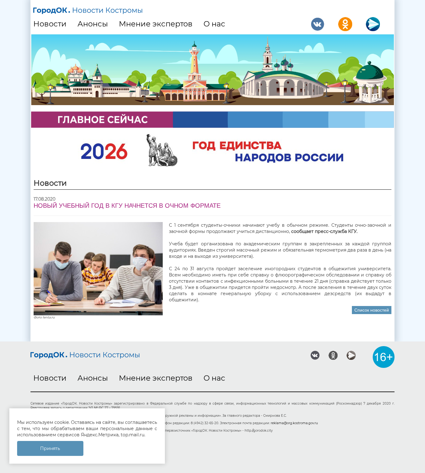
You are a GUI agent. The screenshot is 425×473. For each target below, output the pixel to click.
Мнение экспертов (156, 23)
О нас (214, 23)
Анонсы (92, 23)
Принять (50, 448)
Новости (50, 23)
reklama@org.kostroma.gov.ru (294, 423)
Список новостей (371, 310)
